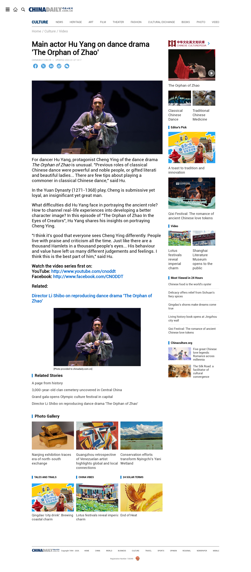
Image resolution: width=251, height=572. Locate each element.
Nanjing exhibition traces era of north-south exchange (51, 459)
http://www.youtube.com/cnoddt (83, 271)
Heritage (76, 22)
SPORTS (161, 551)
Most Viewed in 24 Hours (187, 278)
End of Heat (128, 515)
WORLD (109, 551)
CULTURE (40, 22)
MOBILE (216, 551)
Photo (201, 22)
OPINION (173, 551)
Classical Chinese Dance (175, 115)
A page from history (47, 383)
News (59, 22)
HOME (86, 551)
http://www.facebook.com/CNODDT (88, 276)
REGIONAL (187, 551)
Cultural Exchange (161, 22)
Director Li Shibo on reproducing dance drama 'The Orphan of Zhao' (85, 404)
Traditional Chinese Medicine (201, 115)
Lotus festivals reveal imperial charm (175, 259)
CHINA (97, 551)
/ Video (62, 31)
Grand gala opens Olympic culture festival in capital (72, 397)
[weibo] (59, 66)
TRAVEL (148, 551)
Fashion (136, 22)
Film (103, 22)
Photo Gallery (47, 416)
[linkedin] (51, 66)
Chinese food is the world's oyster (189, 284)
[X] (43, 66)
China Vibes (86, 477)
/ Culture (49, 31)
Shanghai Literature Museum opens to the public (203, 259)
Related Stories (49, 375)
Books (186, 22)
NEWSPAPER (202, 551)
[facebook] (35, 66)
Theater (118, 22)
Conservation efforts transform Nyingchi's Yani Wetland (140, 459)
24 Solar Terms (133, 477)
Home (36, 31)
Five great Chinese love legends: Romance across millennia (205, 354)
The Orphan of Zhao (184, 85)
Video (215, 22)
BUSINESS (122, 551)
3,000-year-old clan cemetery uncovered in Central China (77, 390)
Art (91, 22)
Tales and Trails (45, 477)
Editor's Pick (179, 127)
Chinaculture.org (181, 343)
